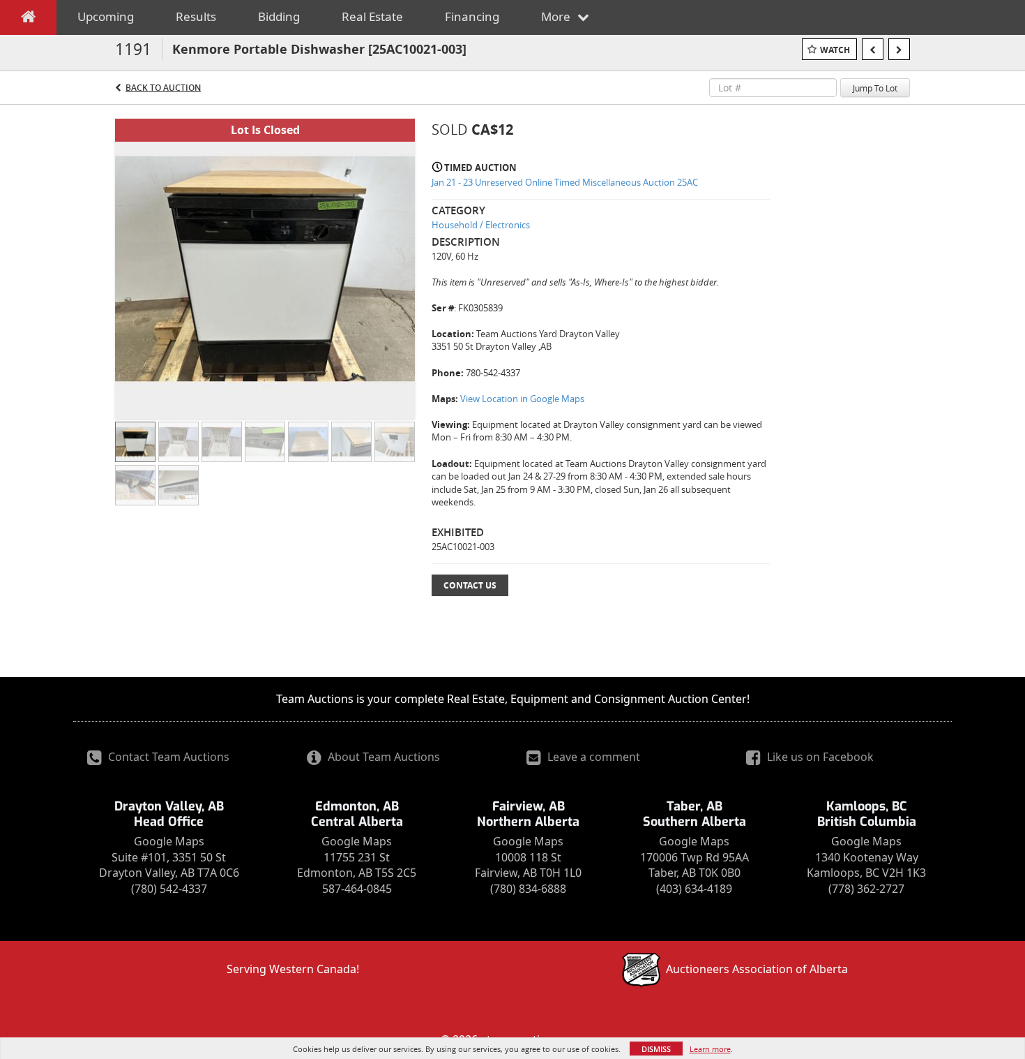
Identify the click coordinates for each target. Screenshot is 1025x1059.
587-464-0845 (357, 888)
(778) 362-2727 (866, 888)
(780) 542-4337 (169, 888)
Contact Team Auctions (167, 756)
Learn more (710, 1049)
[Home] (28, 20)
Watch (835, 50)
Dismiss (656, 1049)
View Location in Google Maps (522, 398)
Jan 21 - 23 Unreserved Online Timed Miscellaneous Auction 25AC (565, 182)
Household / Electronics (481, 225)
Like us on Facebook (819, 756)
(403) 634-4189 (694, 888)
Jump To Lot (875, 88)
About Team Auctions (382, 756)
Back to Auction (163, 88)
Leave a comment (592, 756)
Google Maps (169, 841)
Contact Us (469, 585)
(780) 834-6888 (528, 888)
